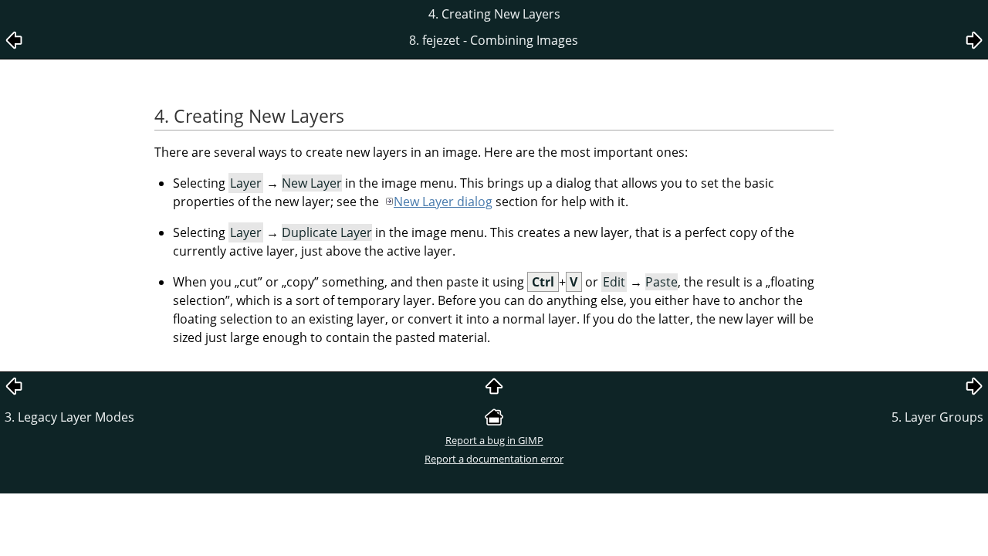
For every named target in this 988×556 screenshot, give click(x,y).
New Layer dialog (443, 201)
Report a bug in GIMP (494, 440)
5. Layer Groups (937, 417)
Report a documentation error (494, 459)
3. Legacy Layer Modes (69, 417)
